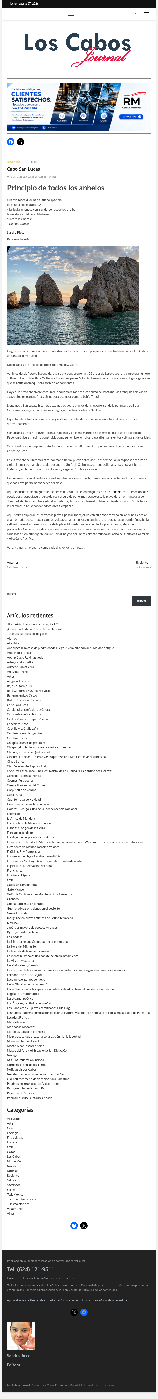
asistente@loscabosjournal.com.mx (111, 1300)
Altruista (13, 643)
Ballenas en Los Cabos (22, 695)
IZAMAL (13, 922)
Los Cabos (14, 161)
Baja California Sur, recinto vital (28, 690)
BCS (13, 176)
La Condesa (15, 937)
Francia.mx (14, 870)
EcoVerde (13, 813)
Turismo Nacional (18, 1204)
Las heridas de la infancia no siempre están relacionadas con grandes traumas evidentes (66, 970)
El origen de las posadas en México (30, 837)
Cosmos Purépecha (20, 780)
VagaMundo (15, 1208)
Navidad (12, 1166)
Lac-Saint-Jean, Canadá (23, 965)
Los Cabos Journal (18, 1385)
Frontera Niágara (18, 875)
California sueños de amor (24, 714)
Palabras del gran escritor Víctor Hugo (33, 1083)
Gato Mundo (15, 889)
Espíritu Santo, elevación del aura (29, 866)
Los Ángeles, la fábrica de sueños (29, 1003)
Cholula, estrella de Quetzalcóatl (29, 752)
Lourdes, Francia (18, 1017)
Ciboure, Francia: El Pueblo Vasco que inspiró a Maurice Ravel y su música (56, 757)
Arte (10, 1123)
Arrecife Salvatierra (20, 667)
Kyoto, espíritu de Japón (23, 932)
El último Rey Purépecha (23, 851)
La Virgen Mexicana (20, 960)
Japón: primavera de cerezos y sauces (32, 927)
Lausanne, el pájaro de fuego (26, 979)
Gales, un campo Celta (22, 885)
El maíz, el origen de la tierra (26, 828)
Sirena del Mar (118, 492)
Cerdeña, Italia (17, 738)
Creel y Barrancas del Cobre (26, 785)
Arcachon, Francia (19, 652)
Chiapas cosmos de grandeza (26, 743)
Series (11, 1189)
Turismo (51, 176)
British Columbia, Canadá (24, 700)
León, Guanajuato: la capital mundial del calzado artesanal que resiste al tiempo (60, 989)
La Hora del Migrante (21, 946)
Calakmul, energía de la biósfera (28, 709)
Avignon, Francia (18, 681)
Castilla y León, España (22, 728)
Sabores (12, 1180)
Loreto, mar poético (20, 998)
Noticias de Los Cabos (22, 1069)
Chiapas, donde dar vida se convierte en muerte (39, 747)
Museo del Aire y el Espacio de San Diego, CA (37, 1050)
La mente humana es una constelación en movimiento (42, 956)
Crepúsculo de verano (21, 790)
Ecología (13, 1133)
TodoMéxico (31, 161)
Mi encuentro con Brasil (23, 1041)
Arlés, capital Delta (20, 662)
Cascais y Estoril (18, 724)
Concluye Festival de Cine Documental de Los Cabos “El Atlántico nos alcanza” (59, 771)
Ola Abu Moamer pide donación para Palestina (38, 1079)
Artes (11, 676)
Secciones (13, 1185)
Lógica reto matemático (23, 994)
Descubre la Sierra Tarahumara (28, 804)
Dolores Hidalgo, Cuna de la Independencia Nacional (42, 809)
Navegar (13, 1055)
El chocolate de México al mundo (29, 823)
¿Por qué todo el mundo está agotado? (32, 624)
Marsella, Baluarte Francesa (26, 1031)
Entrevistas (15, 1137)
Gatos (11, 1152)
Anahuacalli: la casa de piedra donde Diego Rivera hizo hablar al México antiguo (60, 648)
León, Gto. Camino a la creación (28, 984)
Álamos (12, 638)
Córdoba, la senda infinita (24, 775)
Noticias (12, 1171)
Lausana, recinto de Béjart (24, 975)
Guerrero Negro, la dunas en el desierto (33, 908)
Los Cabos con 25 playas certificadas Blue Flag (38, 1008)
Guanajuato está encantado (25, 903)
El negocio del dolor (20, 832)
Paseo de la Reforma (21, 1093)
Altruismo (13, 1118)
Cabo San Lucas (25, 176)
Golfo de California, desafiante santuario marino (39, 894)
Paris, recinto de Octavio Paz (26, 1088)
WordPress (71, 1385)
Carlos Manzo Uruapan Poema (27, 719)
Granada (13, 899)
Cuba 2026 (14, 794)
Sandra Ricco (15, 232)
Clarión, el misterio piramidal (26, 766)
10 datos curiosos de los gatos (27, 634)
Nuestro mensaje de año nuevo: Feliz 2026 (35, 1074)
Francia (12, 1142)
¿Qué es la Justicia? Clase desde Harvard (34, 629)
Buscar (11, 594)
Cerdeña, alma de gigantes (25, 733)
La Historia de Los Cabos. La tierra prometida (37, 941)
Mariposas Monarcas (21, 1027)
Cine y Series (15, 761)
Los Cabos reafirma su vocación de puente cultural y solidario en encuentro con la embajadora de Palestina (78, 1012)
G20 (10, 880)
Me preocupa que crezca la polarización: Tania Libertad (44, 1036)
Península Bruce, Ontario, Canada (29, 1098)
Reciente (13, 1175)
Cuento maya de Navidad (24, 799)
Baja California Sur (19, 686)
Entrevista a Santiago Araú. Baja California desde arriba (44, 861)
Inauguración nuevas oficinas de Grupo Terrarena (40, 918)
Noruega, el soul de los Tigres (26, 1064)
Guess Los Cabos (18, 913)
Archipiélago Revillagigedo (25, 657)
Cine (10, 1128)
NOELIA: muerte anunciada (25, 1060)
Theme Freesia (55, 1385)
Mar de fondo (16, 1022)
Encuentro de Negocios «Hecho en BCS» (33, 856)
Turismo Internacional (22, 1199)
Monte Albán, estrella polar (25, 1046)
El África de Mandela (21, 818)
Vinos (11, 1213)
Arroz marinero (17, 671)
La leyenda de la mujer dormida (28, 951)
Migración (14, 1161)
